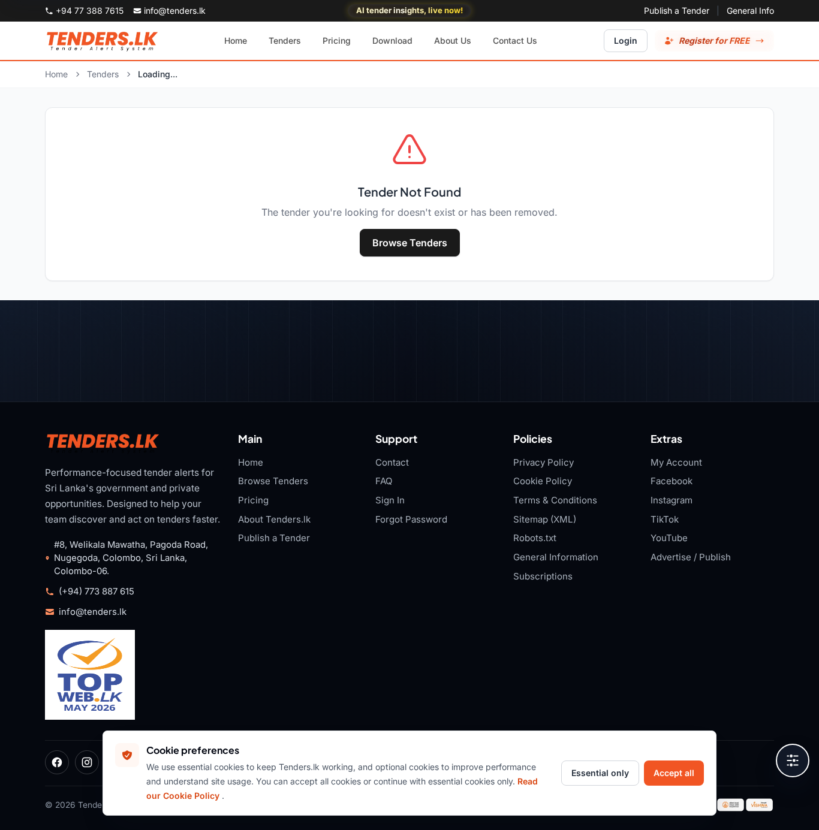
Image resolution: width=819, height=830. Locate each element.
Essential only (600, 773)
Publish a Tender (676, 10)
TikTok (665, 519)
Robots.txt (534, 538)
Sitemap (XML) (544, 519)
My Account (676, 462)
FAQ (384, 481)
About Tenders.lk (274, 519)
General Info (750, 10)
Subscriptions (543, 576)
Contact (392, 462)
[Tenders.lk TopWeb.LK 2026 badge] (90, 675)
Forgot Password (411, 519)
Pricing (253, 500)
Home (56, 74)
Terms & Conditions (555, 500)
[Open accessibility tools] (792, 760)
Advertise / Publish (691, 557)
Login (625, 40)
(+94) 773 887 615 (96, 591)
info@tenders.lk (93, 611)
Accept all (674, 773)
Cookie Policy (542, 481)
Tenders (103, 74)
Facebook (671, 481)
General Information (555, 557)
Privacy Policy (543, 462)
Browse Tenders (409, 243)
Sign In (390, 500)
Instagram (671, 500)
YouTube (669, 538)
